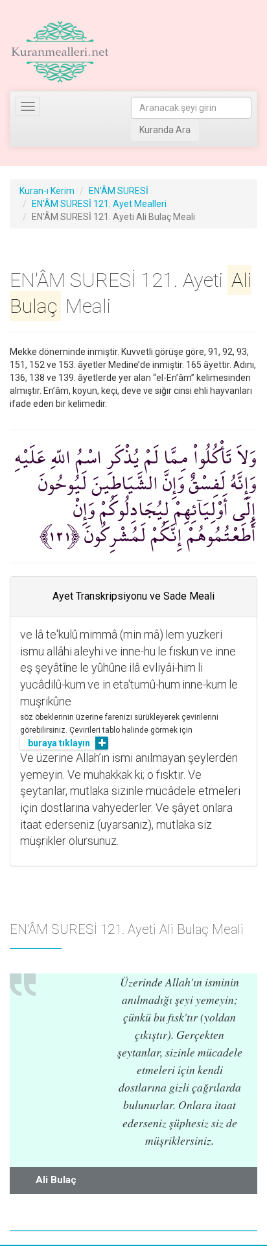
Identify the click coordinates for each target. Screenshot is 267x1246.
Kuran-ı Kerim (47, 191)
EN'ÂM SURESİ (118, 191)
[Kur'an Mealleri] (60, 52)
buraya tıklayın (59, 743)
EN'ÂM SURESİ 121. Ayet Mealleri (99, 204)
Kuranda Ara (165, 130)
